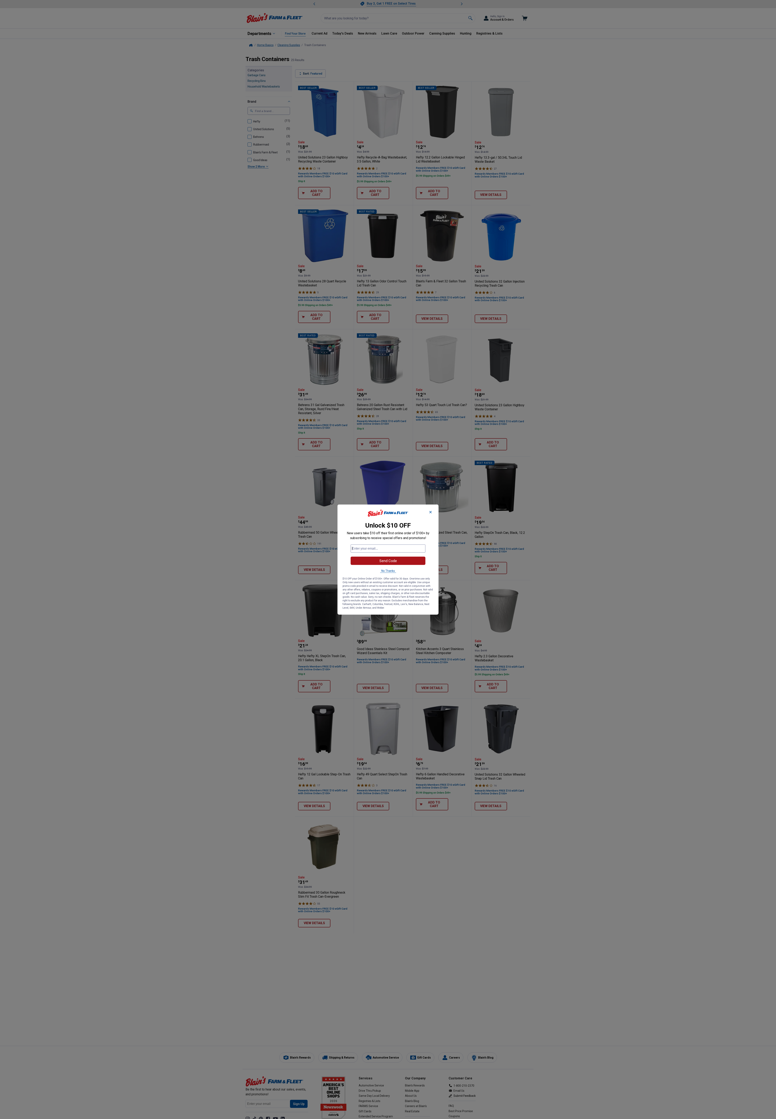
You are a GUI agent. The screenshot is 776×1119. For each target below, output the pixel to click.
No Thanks (388, 570)
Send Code (388, 560)
